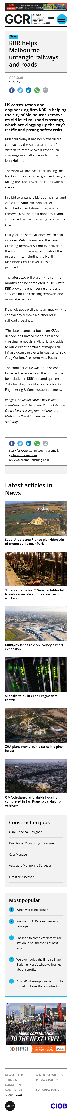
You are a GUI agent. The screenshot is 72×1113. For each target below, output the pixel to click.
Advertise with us (49, 1075)
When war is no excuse (32, 910)
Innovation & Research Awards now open (37, 923)
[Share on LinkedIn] (28, 90)
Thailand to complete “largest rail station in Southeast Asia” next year (39, 943)
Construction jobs (29, 822)
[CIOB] (51, 1106)
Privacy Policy (47, 1080)
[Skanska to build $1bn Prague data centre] (36, 674)
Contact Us (13, 1089)
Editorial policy (48, 1089)
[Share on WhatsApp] (37, 90)
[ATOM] (20, 1106)
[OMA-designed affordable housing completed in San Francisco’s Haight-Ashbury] (36, 776)
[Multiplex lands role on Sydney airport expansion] (36, 623)
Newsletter (14, 1075)
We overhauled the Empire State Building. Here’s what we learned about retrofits (39, 964)
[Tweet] (20, 90)
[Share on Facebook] (12, 90)
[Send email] (45, 90)
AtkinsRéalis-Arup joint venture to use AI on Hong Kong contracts (39, 983)
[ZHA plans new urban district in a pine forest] (36, 725)
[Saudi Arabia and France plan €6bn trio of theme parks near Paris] (36, 518)
